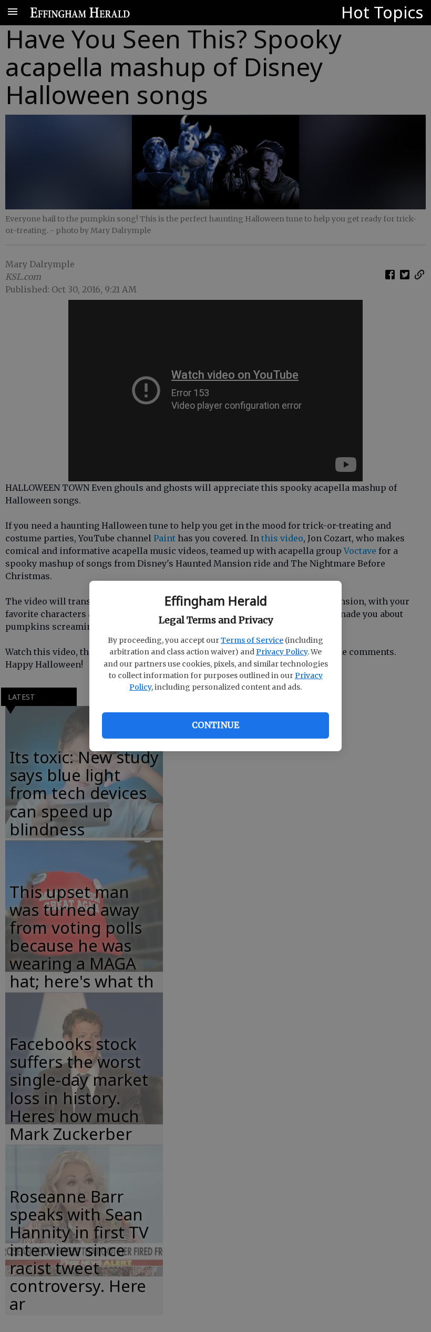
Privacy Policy (281, 652)
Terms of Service (252, 640)
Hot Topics (382, 12)
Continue (215, 725)
